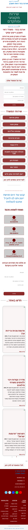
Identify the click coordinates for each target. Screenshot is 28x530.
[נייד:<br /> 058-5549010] (14, 228)
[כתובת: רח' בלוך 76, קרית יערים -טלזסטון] (14, 240)
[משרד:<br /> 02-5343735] (14, 217)
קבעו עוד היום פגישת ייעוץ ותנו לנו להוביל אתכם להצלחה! (14, 198)
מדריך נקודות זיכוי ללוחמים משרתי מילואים (16, 382)
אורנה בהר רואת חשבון (18, 3)
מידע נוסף (22, 351)
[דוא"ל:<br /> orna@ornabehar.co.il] (14, 251)
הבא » (7, 456)
